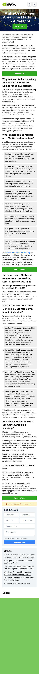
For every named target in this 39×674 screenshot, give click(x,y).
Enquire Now (19, 498)
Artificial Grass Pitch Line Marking (17, 253)
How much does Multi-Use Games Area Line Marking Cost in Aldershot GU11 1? (19, 567)
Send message (19, 542)
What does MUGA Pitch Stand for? (17, 583)
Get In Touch (19, 26)
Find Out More (19, 269)
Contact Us (19, 74)
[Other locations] (29, 4)
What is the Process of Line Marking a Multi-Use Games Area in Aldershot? (18, 573)
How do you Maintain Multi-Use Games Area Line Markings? (19, 579)
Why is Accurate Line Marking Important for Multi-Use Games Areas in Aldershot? (19, 556)
